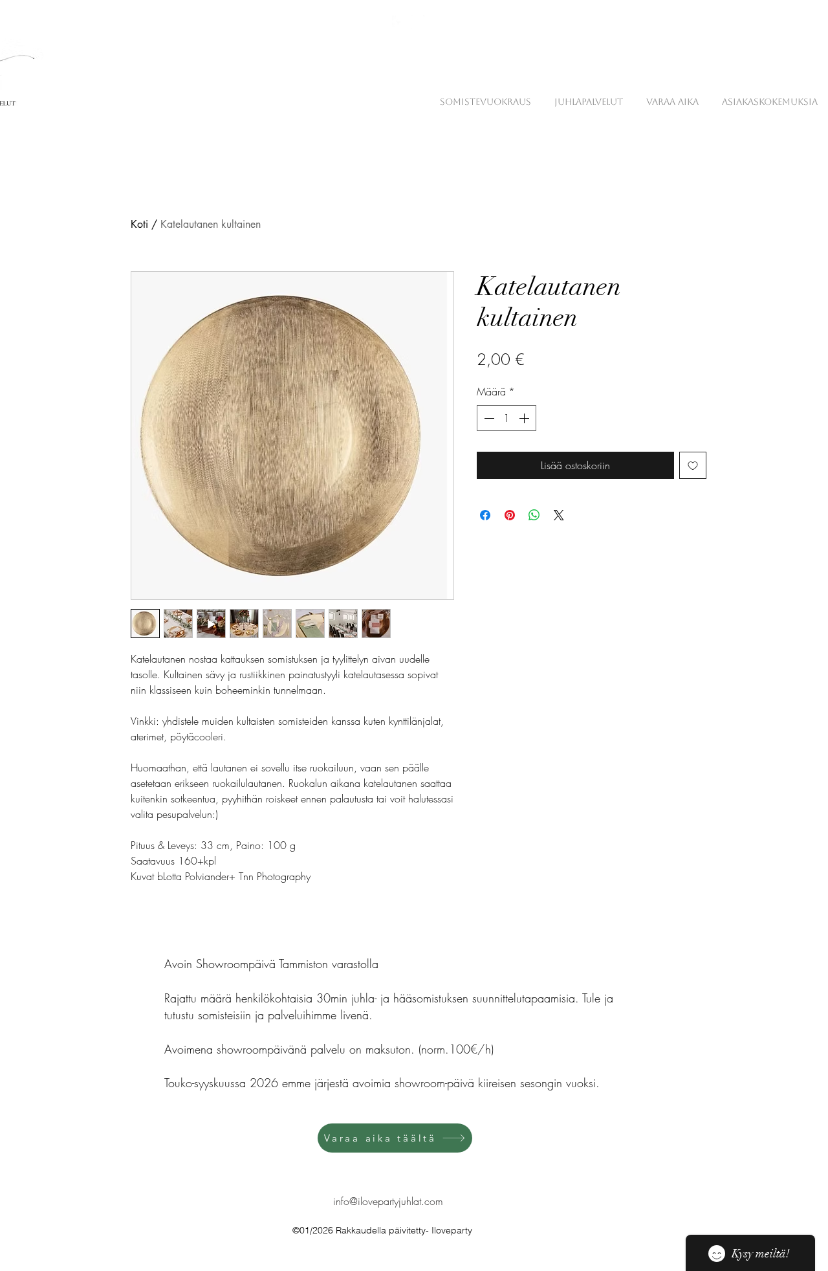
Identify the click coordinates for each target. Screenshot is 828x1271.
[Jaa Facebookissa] (485, 515)
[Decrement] (488, 418)
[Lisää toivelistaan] (692, 465)
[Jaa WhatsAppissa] (534, 515)
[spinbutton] (506, 418)
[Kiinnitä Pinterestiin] (510, 515)
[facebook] (398, 22)
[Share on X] (559, 515)
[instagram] (417, 22)
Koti (139, 224)
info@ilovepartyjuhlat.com (388, 1201)
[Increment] (525, 418)
